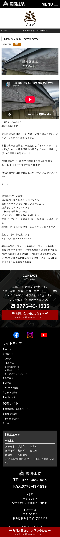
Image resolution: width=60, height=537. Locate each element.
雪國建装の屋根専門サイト (17, 409)
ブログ (14, 30)
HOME (4, 30)
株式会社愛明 (11, 413)
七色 (7, 423)
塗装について (13, 366)
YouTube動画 (11, 387)
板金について (13, 370)
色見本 (8, 383)
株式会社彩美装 (12, 418)
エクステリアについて (17, 373)
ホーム (8, 349)
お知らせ (9, 353)
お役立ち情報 (11, 392)
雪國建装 (16, 3)
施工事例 (9, 378)
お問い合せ (10, 397)
